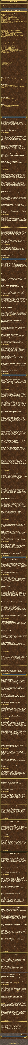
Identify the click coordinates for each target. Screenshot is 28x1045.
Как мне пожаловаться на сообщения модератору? (10, 49)
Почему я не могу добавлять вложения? (8, 47)
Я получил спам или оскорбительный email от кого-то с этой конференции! (11, 81)
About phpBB (16, 982)
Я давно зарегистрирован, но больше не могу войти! (10, 19)
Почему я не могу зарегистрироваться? (8, 16)
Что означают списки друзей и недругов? (8, 85)
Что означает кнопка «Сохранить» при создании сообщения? (11, 50)
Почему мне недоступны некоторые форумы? (9, 46)
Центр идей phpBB (15, 990)
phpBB (10, 315)
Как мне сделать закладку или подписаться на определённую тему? (13, 99)
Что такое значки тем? (5, 64)
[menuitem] (4, 5)
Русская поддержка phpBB (14, 1042)
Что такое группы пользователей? (7, 69)
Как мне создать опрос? (5, 43)
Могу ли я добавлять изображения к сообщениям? (10, 59)
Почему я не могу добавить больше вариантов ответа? (11, 44)
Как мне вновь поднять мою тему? (7, 52)
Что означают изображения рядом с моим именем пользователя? (12, 32)
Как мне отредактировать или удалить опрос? (9, 45)
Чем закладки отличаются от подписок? (8, 98)
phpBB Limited (12, 978)
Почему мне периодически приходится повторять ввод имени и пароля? (14, 21)
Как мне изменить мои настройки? (7, 26)
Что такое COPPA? (4, 15)
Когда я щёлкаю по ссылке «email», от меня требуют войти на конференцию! (12, 36)
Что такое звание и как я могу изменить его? (9, 34)
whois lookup (3, 1003)
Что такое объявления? (5, 61)
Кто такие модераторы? (5, 68)
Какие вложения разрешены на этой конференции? (10, 105)
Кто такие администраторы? (6, 67)
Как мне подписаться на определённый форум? (9, 100)
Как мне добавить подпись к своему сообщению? (9, 42)
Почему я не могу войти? (5, 18)
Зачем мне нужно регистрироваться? (7, 14)
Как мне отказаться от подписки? (7, 101)
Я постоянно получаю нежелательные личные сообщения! (11, 79)
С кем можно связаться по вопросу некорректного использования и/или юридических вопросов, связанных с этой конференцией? (13, 112)
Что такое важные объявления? (6, 60)
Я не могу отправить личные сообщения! (8, 78)
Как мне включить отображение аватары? (8, 33)
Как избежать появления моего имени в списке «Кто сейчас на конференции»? (12, 28)
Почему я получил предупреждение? (7, 48)
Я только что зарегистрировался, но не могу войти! (10, 17)
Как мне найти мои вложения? (6, 106)
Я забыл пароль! (4, 20)
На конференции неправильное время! (8, 29)
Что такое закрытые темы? (6, 63)
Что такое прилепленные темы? (6, 62)
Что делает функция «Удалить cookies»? (8, 22)
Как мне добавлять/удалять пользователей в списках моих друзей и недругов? (13, 87)
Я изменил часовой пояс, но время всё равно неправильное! (11, 30)
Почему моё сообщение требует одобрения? (9, 51)
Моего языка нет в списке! (5, 31)
